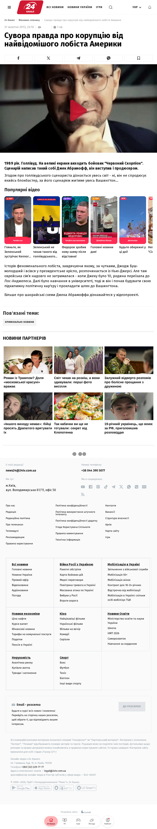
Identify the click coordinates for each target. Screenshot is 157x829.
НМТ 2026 (113, 633)
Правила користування (19, 543)
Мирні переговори (71, 580)
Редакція (11, 512)
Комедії (64, 634)
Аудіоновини (20, 590)
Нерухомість (21, 657)
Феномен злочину (29, 20)
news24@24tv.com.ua (21, 470)
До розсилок (132, 706)
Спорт (64, 657)
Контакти (110, 505)
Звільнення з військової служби (128, 569)
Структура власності (117, 518)
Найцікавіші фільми (72, 618)
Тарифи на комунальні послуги (31, 634)
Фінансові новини (23, 629)
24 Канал (9, 20)
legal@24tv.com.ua (55, 770)
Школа (112, 628)
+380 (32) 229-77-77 (32, 767)
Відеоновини (20, 585)
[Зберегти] (138, 58)
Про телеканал (14, 524)
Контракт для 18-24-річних (124, 585)
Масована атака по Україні (76, 590)
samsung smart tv (86, 788)
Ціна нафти (19, 618)
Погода (16, 595)
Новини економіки (26, 614)
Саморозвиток (117, 638)
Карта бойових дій (71, 574)
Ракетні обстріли (70, 569)
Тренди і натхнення (24, 673)
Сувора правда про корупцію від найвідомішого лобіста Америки (83, 20)
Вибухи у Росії (68, 595)
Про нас (10, 505)
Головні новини (22, 569)
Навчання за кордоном (122, 643)
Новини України (80, 7)
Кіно (63, 614)
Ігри (99, 7)
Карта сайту (112, 531)
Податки (17, 639)
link (82, 486)
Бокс (62, 662)
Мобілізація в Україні (124, 564)
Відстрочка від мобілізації (124, 590)
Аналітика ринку (22, 662)
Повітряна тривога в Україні (77, 585)
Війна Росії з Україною (76, 564)
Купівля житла (21, 667)
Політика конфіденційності (71, 505)
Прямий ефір (20, 580)
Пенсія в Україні (22, 644)
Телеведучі (12, 531)
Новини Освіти (118, 614)
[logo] (30, 7)
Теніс (63, 673)
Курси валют (20, 623)
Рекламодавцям (15, 537)
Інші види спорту (70, 683)
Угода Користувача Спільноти (73, 527)
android (21, 788)
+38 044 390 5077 (93, 470)
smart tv (63, 788)
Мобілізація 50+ (117, 574)
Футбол (64, 667)
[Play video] (78, 110)
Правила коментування (69, 533)
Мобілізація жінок (119, 580)
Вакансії (110, 512)
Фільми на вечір (70, 629)
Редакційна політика (18, 518)
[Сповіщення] (149, 7)
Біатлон (65, 678)
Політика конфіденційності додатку (76, 521)
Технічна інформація (68, 540)
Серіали (65, 639)
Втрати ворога (69, 600)
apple (42, 788)
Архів (108, 524)
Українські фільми (71, 623)
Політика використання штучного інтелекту (75, 513)
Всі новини (55, 7)
